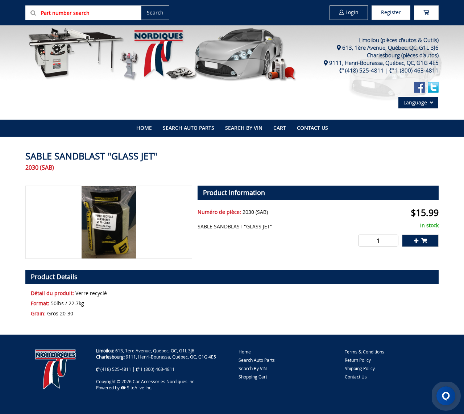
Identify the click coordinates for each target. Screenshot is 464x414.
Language (416, 102)
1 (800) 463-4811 (417, 70)
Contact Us (312, 127)
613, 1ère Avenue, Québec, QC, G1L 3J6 (390, 47)
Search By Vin (243, 127)
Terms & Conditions (364, 352)
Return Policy (358, 360)
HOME (144, 127)
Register (391, 12)
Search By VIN (253, 368)
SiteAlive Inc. (139, 387)
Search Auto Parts (188, 127)
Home (245, 352)
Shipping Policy (360, 368)
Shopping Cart (253, 377)
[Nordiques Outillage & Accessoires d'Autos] (161, 53)
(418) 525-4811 (364, 70)
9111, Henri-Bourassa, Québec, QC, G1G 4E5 (384, 62)
